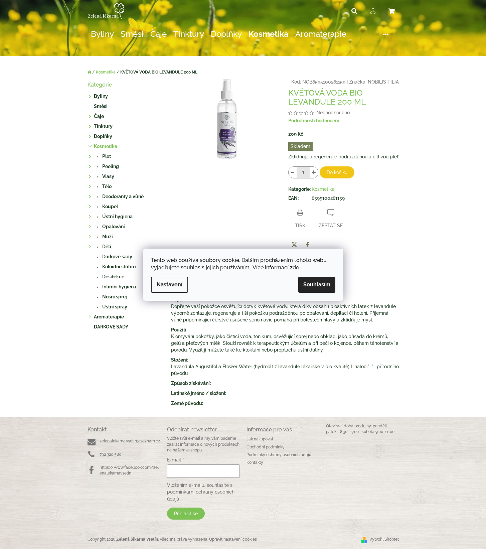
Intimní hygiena (118, 286)
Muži (107, 236)
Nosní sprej (114, 296)
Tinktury (103, 126)
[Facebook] (308, 245)
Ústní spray (114, 306)
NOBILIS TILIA (383, 82)
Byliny (101, 96)
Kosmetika (105, 146)
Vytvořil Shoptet (384, 539)
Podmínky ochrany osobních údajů (279, 454)
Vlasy (107, 176)
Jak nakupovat (260, 439)
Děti (106, 246)
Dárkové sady (116, 256)
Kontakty (255, 462)
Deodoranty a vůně (122, 196)
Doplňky (103, 136)
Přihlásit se (186, 513)
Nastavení (169, 284)
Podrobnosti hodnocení (313, 120)
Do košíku (337, 172)
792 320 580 (110, 454)
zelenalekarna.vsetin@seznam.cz (130, 441)
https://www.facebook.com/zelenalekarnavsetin (129, 470)
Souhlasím (316, 284)
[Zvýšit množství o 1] (314, 172)
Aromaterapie (109, 316)
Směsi (101, 106)
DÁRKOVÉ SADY (111, 326)
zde (294, 267)
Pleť (106, 156)
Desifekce (112, 276)
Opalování (113, 226)
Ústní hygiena (117, 216)
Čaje (99, 116)
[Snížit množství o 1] (293, 172)
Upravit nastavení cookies (233, 539)
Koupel (109, 206)
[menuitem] (102, 34)
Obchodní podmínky (266, 447)
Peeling (110, 166)
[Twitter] (294, 245)
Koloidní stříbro (118, 266)
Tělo (106, 186)
